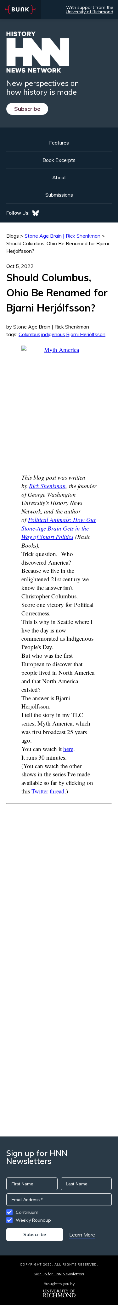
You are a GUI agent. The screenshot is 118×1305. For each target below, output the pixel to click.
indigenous (53, 334)
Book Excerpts (59, 160)
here (68, 749)
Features (59, 142)
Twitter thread (48, 791)
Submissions (59, 195)
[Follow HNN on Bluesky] (35, 213)
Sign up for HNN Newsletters (59, 1274)
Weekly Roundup (33, 1220)
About (59, 177)
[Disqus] (59, 883)
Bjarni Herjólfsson (85, 334)
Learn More (82, 1234)
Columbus (29, 334)
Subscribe (27, 108)
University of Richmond (89, 12)
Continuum (27, 1212)
